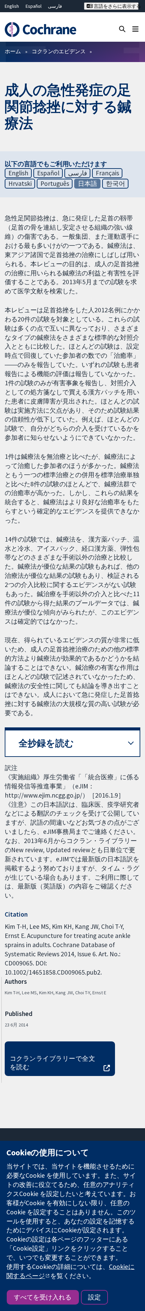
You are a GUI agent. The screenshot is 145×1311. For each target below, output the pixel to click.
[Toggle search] (122, 28)
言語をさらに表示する (116, 6)
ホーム (13, 51)
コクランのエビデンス (59, 51)
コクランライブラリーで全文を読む (52, 1062)
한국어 (115, 183)
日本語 (87, 183)
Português (54, 183)
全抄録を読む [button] (46, 743)
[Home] (43, 29)
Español (33, 6)
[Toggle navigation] (135, 28)
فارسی (55, 6)
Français (107, 173)
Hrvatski (20, 183)
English (12, 6)
